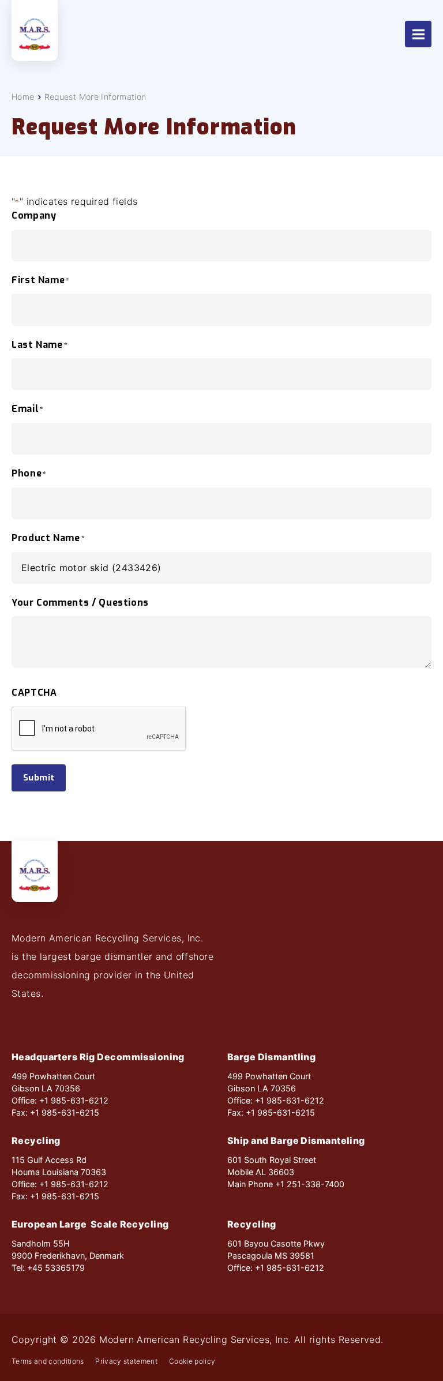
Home (23, 97)
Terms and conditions (48, 1361)
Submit (38, 777)
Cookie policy (192, 1361)
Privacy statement (126, 1361)
